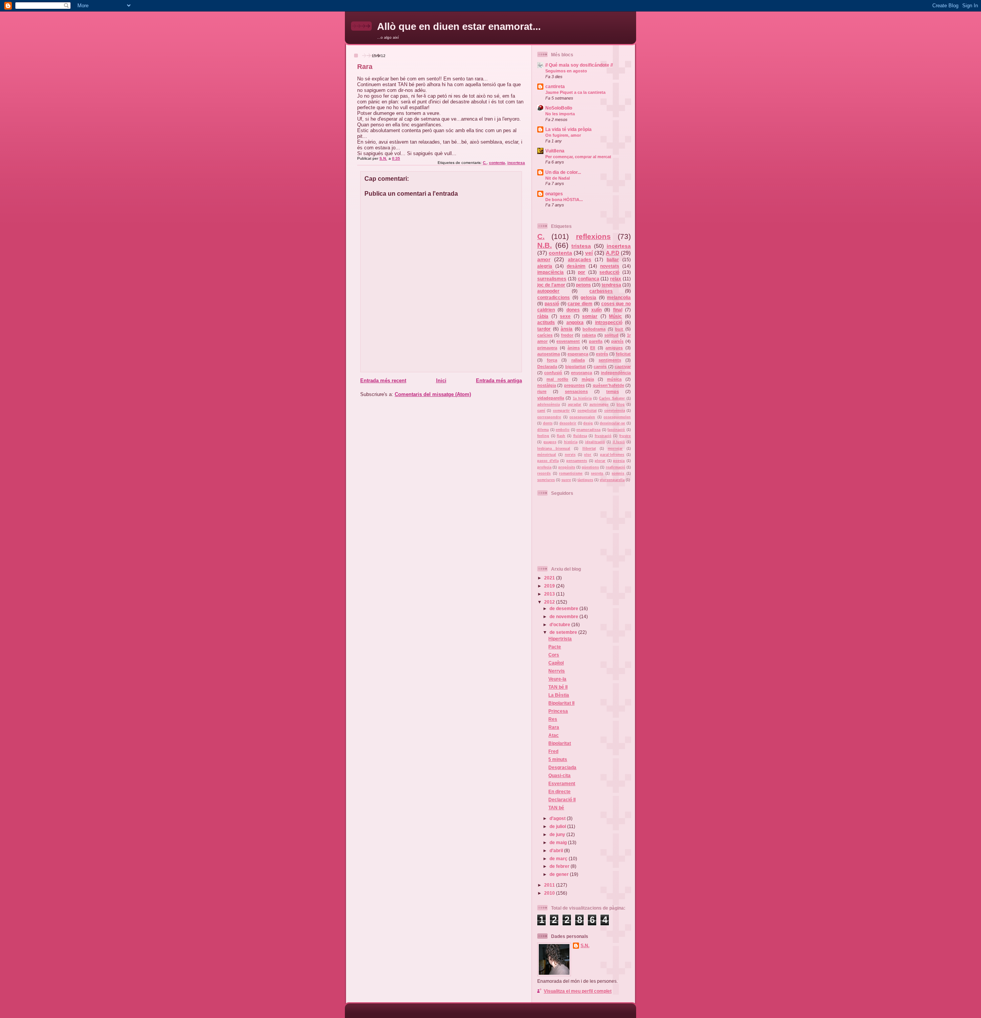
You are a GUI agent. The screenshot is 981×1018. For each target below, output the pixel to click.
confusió (553, 372)
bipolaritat (575, 366)
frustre (625, 436)
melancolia (619, 297)
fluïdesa (580, 436)
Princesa (558, 711)
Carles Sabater (612, 398)
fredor (567, 335)
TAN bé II (558, 686)
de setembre (564, 632)
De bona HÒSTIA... (564, 199)
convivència (614, 410)
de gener (560, 874)
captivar (623, 366)
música (614, 379)
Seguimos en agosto (566, 71)
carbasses (601, 290)
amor (543, 259)
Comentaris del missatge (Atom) (433, 394)
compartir (561, 410)
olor (587, 455)
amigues (614, 347)
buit (619, 329)
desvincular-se (612, 423)
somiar (589, 316)
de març (559, 858)
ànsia (567, 328)
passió (552, 303)
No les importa (560, 113)
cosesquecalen (582, 417)
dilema (543, 430)
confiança (588, 278)
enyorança (581, 372)
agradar (574, 404)
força (552, 360)
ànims (574, 347)
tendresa (611, 284)
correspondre (549, 417)
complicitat (587, 410)
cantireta (555, 86)
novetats (609, 266)
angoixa (575, 322)
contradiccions (553, 297)
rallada (578, 360)
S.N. (585, 945)
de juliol (558, 826)
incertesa (516, 162)
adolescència (548, 404)
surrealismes (551, 278)
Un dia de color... (563, 172)
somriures (546, 480)
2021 (550, 577)
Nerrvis (556, 670)
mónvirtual (546, 455)
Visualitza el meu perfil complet (578, 991)
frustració (603, 436)
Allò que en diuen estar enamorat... (459, 26)
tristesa (581, 246)
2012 (550, 601)
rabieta (589, 335)
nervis (570, 455)
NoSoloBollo (558, 107)
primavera (547, 347)
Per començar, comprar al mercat (578, 156)
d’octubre (560, 624)
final (617, 309)
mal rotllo (557, 379)
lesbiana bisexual (553, 448)
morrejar (615, 448)
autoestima (548, 354)
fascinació (616, 430)
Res (552, 719)
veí (589, 253)
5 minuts (557, 759)
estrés (602, 354)
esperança (578, 354)
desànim (576, 266)
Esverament (561, 783)
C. (485, 162)
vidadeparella (550, 398)
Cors (553, 654)
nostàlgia (546, 385)
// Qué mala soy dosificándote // (579, 64)
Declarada (547, 366)
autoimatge (599, 404)
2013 (550, 593)
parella (595, 341)
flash (561, 436)
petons (583, 284)
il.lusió (619, 442)
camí (541, 410)
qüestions (590, 467)
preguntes (574, 385)
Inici (441, 380)
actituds (546, 322)
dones (573, 309)
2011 (550, 884)
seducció (609, 272)
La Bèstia (558, 694)
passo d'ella (548, 461)
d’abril (557, 850)
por (581, 272)
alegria (544, 266)
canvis (600, 366)
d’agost (558, 818)
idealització (595, 442)
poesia (619, 461)
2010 (550, 892)
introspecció (608, 322)
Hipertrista (560, 638)
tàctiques (585, 480)
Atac (553, 735)
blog (621, 404)
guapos (549, 442)
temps (612, 391)
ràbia (542, 316)
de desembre (564, 608)
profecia (544, 467)
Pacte (554, 646)
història (570, 442)
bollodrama (593, 329)
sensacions (576, 391)
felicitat (623, 354)
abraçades (579, 259)
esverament (568, 341)
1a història (582, 398)
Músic (615, 316)
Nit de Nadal (557, 178)
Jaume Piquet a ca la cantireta (575, 92)
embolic (562, 430)
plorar (600, 461)
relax (615, 278)
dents (548, 423)
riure (541, 391)
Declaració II (562, 799)
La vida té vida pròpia (568, 129)
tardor (544, 328)
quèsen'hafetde (608, 385)
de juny (558, 834)
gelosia (588, 297)
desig (588, 423)
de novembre (564, 616)
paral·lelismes (612, 455)
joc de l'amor (551, 284)
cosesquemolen (617, 417)
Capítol (556, 662)
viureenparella (612, 480)
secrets (597, 473)
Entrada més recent (383, 380)
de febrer (560, 866)
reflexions (593, 236)
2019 (550, 585)
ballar (613, 259)
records (544, 473)
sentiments (610, 360)
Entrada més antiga (499, 380)
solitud (611, 335)
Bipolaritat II (561, 702)
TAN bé (556, 807)
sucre (566, 480)
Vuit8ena (554, 150)
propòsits (566, 467)
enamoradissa (588, 430)
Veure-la (557, 678)
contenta (497, 162)
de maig (559, 842)
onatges (554, 193)
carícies (545, 335)
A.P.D (612, 253)
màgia (588, 379)
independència (616, 372)
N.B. (544, 245)
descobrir (567, 423)
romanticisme (570, 473)
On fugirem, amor (563, 135)
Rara (553, 727)
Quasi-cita (559, 775)
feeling (543, 436)
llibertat (589, 448)
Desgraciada (562, 767)
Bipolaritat (559, 743)
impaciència (550, 272)
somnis (618, 473)
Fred (553, 751)
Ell (592, 347)
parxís (617, 341)
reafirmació (615, 467)
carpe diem (580, 303)
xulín (596, 309)
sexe (565, 316)
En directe (559, 791)
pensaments (576, 461)
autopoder (548, 290)
